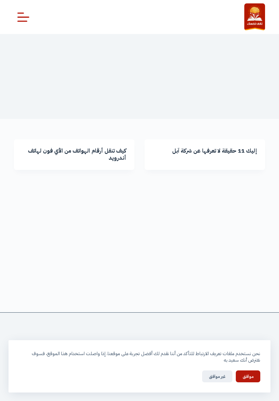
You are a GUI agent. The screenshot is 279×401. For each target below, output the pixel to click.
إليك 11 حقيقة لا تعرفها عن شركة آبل (214, 151)
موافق (248, 376)
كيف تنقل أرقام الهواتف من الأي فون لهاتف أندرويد (77, 154)
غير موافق (217, 376)
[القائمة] (23, 17)
